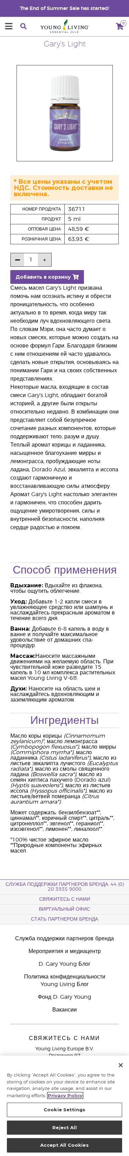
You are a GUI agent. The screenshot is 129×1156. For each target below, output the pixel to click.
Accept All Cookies (64, 1145)
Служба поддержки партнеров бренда (64, 938)
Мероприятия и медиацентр (65, 951)
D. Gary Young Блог (64, 964)
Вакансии (64, 1010)
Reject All (64, 1127)
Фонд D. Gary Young (64, 997)
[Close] (120, 1065)
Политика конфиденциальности (64, 977)
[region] (64, 1106)
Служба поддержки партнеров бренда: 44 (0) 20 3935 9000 (65, 887)
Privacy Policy (65, 1095)
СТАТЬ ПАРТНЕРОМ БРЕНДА (64, 919)
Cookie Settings (64, 1109)
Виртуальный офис (64, 909)
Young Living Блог (65, 984)
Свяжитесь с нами (64, 899)
